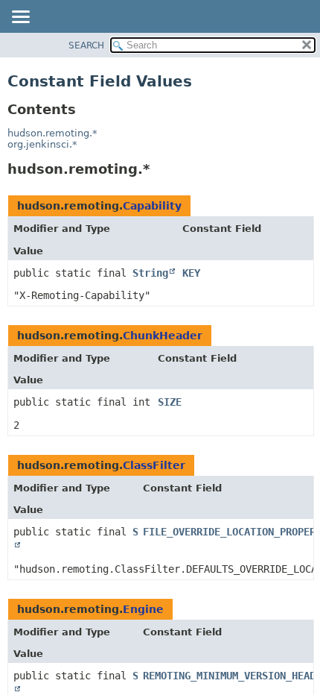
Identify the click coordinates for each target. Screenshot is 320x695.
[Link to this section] (160, 169)
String (150, 273)
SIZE (170, 402)
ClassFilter (154, 465)
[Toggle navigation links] (20, 17)
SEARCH (86, 45)
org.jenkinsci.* (42, 144)
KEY (191, 273)
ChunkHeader (162, 336)
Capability (152, 206)
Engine (143, 609)
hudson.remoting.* (52, 133)
